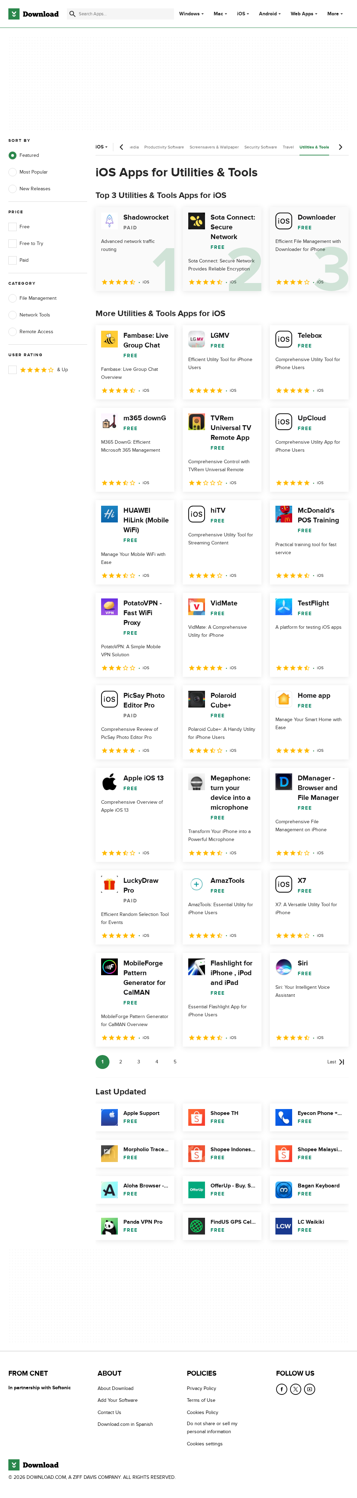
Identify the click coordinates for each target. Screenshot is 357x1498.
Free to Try (31, 243)
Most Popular (34, 172)
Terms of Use (201, 1400)
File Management (38, 298)
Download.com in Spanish (125, 1424)
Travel (288, 147)
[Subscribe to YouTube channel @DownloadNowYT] (309, 1389)
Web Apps (302, 14)
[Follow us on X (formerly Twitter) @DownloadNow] (295, 1389)
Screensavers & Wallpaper (214, 147)
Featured (29, 155)
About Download (116, 1388)
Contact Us (109, 1412)
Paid (24, 260)
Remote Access (36, 332)
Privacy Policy (201, 1388)
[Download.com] (33, 14)
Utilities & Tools (314, 147)
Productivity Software (164, 147)
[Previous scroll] (121, 147)
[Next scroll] (340, 147)
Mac (218, 14)
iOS (241, 14)
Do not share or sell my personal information (212, 1428)
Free (25, 227)
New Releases (35, 189)
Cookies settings (205, 1443)
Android (268, 14)
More (333, 14)
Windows (189, 14)
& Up (62, 370)
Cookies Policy (202, 1412)
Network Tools (35, 315)
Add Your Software (118, 1400)
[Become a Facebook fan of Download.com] (281, 1389)
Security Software (260, 147)
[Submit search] (72, 14)
